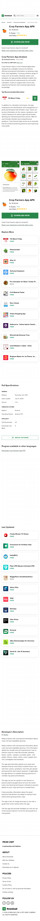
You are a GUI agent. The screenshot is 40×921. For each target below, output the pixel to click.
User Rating (13, 35)
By (12, 33)
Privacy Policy (6, 878)
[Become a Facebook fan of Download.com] (4, 903)
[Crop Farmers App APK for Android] (4, 31)
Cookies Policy (7, 885)
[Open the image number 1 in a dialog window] (30, 177)
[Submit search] (14, 15)
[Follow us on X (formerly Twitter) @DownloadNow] (8, 903)
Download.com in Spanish (10, 867)
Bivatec (6, 735)
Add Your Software (8, 860)
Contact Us (5, 864)
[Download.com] (7, 15)
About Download (7, 857)
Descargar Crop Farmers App (12, 451)
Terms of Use (6, 881)
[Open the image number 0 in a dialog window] (10, 177)
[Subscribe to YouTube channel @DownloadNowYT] (12, 903)
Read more (20, 62)
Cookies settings (7, 892)
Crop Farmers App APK (22, 28)
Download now (22, 42)
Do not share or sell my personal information (16, 888)
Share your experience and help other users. (17, 51)
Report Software (21, 438)
